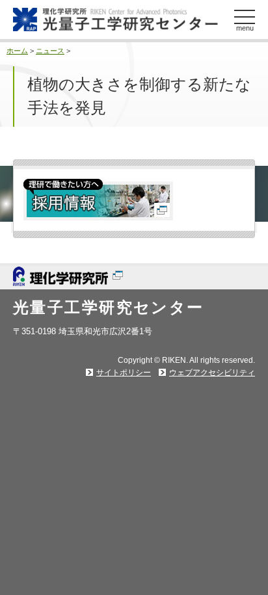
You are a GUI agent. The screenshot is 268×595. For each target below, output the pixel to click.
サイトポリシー (123, 372)
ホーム (17, 51)
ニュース (50, 51)
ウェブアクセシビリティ (212, 372)
